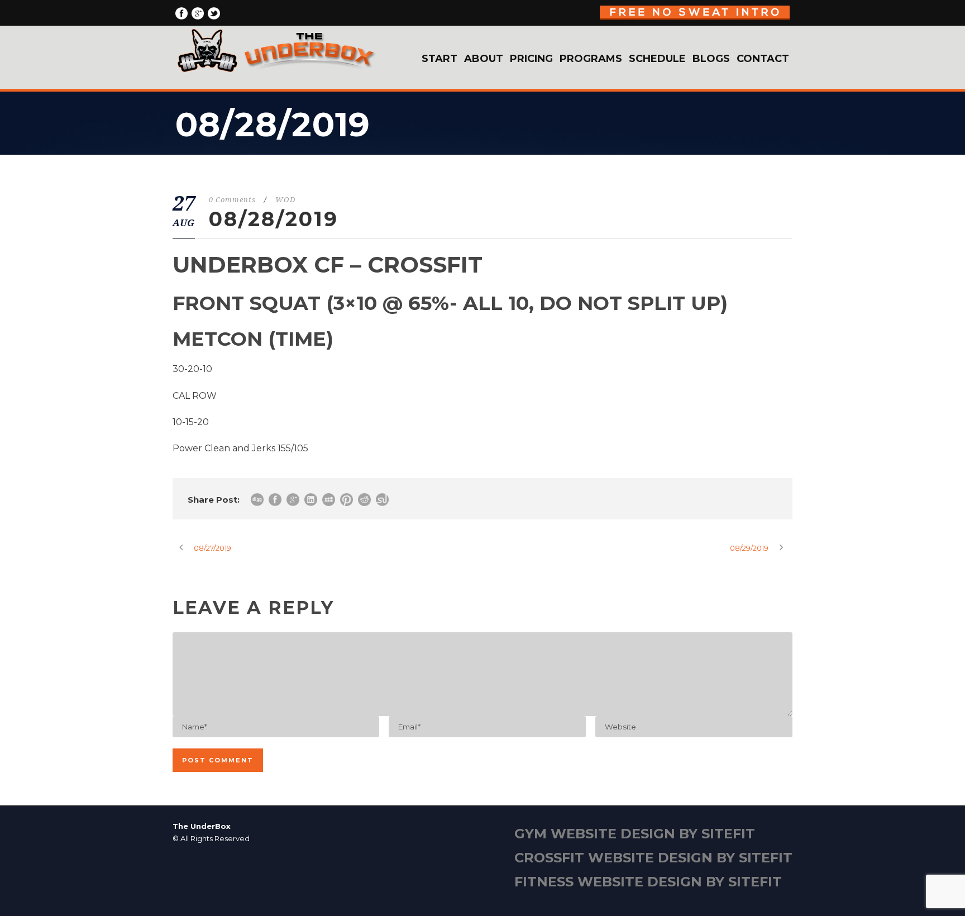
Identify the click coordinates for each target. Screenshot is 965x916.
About (483, 59)
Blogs (711, 59)
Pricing (531, 59)
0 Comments (232, 199)
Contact (763, 59)
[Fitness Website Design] (482, 861)
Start (439, 59)
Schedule (657, 59)
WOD (285, 199)
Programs (591, 59)
